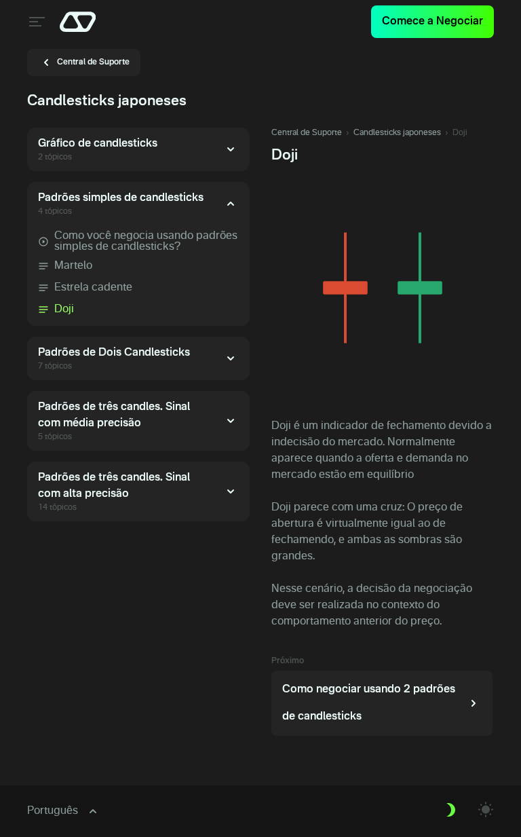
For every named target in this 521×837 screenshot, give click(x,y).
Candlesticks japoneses (397, 133)
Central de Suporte (306, 133)
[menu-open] (35, 22)
